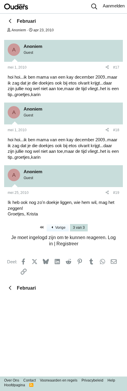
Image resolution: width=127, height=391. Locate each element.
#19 (116, 193)
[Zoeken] (94, 7)
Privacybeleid (92, 380)
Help (111, 380)
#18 (116, 130)
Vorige (60, 227)
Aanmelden (114, 5)
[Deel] (107, 67)
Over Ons (11, 380)
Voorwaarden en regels (58, 380)
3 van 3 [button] (79, 227)
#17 (116, 67)
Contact (29, 380)
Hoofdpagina (14, 385)
